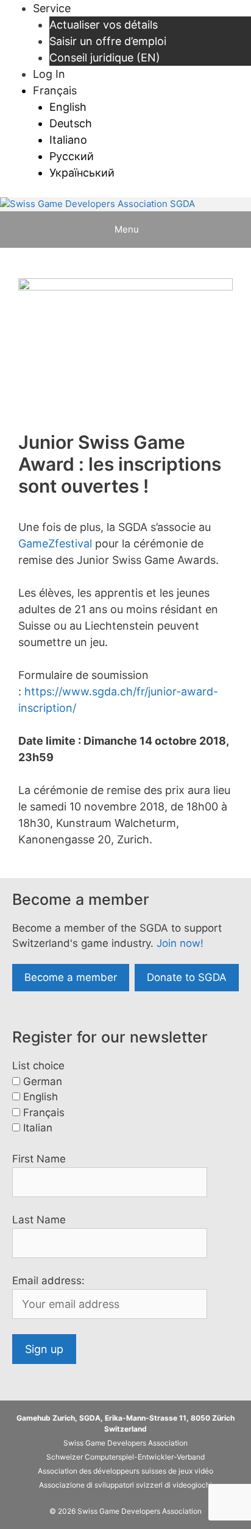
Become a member (70, 977)
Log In (49, 74)
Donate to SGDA (187, 977)
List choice (38, 1066)
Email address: (48, 1280)
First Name (39, 1159)
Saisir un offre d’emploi (107, 41)
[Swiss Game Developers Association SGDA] (97, 204)
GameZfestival (55, 543)
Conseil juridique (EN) (104, 57)
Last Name (39, 1220)
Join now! (180, 943)
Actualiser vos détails (103, 24)
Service (52, 8)
